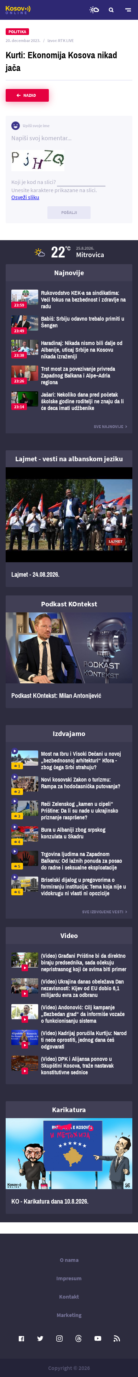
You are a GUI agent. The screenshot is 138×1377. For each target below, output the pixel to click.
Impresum (69, 1278)
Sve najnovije (108, 426)
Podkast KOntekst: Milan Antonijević (69, 660)
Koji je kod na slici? (33, 181)
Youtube (98, 1339)
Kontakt (69, 1296)
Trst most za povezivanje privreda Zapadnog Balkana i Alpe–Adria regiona (69, 376)
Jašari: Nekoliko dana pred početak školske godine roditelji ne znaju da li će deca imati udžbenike (69, 401)
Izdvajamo (69, 733)
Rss (117, 1339)
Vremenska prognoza (94, 10)
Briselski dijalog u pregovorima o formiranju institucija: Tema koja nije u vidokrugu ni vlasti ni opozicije (69, 887)
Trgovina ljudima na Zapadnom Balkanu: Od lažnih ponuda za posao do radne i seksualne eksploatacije (69, 861)
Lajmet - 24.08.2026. (69, 527)
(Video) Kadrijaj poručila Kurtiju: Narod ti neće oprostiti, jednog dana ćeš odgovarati (69, 1040)
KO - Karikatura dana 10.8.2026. (69, 1166)
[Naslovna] (18, 10)
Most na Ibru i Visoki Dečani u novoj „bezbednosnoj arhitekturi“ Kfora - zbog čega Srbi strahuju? (69, 760)
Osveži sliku (25, 197)
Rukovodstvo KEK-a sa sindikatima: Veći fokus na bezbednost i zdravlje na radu (69, 300)
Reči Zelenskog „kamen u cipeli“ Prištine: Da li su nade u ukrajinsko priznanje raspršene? (69, 811)
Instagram (59, 1339)
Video (69, 935)
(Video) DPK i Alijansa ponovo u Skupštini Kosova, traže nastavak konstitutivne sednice (69, 1066)
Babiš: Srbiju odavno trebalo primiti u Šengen (69, 324)
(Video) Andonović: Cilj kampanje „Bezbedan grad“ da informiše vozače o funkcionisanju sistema (69, 1014)
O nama (69, 1259)
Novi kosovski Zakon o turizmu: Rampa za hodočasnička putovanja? (69, 785)
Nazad (29, 95)
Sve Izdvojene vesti (102, 911)
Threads (79, 1339)
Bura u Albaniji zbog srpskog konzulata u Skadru (69, 835)
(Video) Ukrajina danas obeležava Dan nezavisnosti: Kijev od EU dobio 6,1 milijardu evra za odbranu (69, 988)
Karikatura (69, 1109)
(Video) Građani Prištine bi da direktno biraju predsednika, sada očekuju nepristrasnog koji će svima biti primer (69, 962)
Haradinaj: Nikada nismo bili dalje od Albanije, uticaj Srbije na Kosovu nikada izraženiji (69, 350)
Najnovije (69, 272)
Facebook (21, 1339)
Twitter (40, 1339)
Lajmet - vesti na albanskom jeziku (69, 458)
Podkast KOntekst (69, 603)
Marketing (69, 1314)
